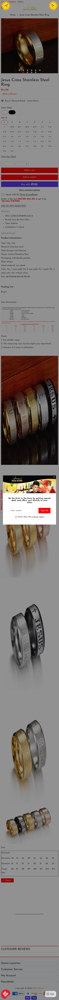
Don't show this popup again (31, 517)
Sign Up (44, 511)
